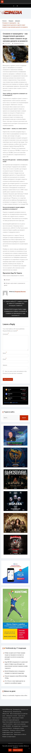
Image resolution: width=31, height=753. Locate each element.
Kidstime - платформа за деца (15, 728)
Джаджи (7, 279)
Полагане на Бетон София (17, 730)
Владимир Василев (19, 43)
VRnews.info (5, 713)
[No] (29, 748)
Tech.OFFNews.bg (7, 709)
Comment (5, 334)
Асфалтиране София (18, 718)
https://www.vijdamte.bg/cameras (11, 722)
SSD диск (7, 283)
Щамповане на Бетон (20, 734)
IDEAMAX (8, 726)
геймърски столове (11, 715)
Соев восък (17, 732)
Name (4, 353)
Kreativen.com (24, 709)
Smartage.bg (16, 709)
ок (10, 750)
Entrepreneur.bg (17, 711)
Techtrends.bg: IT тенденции (15, 648)
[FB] (13, 6)
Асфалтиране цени (7, 732)
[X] (17, 6)
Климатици (5, 730)
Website (5, 365)
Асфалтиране (24, 722)
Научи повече (18, 750)
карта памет (13, 283)
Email (4, 359)
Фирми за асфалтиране (9, 736)
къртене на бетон (8, 724)
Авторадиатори (16, 726)
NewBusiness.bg (7, 711)
